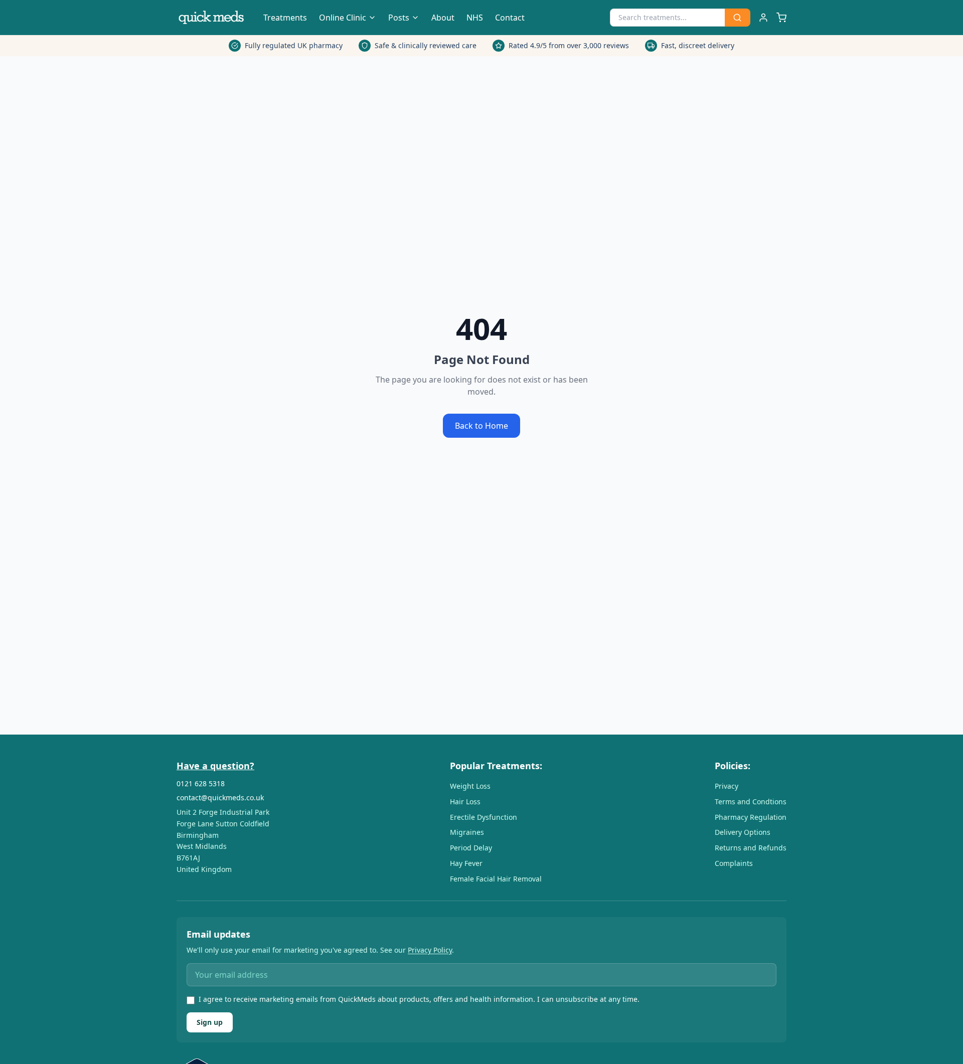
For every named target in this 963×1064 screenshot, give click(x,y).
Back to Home (481, 425)
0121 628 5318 (201, 783)
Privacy (726, 786)
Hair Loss (465, 801)
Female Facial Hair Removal (496, 878)
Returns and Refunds (750, 847)
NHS (474, 17)
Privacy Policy (430, 950)
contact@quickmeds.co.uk (220, 797)
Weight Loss (470, 786)
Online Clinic (342, 17)
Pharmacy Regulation (750, 817)
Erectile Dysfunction (483, 817)
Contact (510, 17)
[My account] (763, 18)
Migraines (467, 832)
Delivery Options (742, 832)
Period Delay (471, 847)
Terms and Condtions (750, 801)
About (442, 17)
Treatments (285, 17)
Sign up (210, 1022)
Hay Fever (466, 863)
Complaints (734, 863)
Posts (398, 17)
